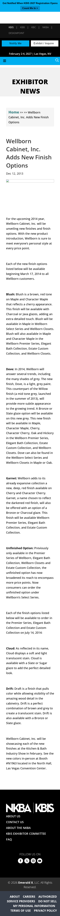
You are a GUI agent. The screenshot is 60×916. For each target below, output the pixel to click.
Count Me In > (30, 8)
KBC (33, 27)
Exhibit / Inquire (44, 43)
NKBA (45, 27)
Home (13, 112)
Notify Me (15, 43)
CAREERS (29, 896)
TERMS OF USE (20, 910)
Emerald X (25, 882)
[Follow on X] (26, 860)
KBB (22, 27)
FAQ (9, 839)
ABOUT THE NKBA (18, 828)
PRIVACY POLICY (45, 910)
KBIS (11, 27)
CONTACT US (15, 822)
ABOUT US (13, 816)
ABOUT (15, 896)
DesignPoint (16, 33)
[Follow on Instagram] (33, 860)
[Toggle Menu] (30, 61)
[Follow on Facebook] (20, 860)
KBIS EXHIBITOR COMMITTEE (26, 834)
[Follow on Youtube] (39, 860)
